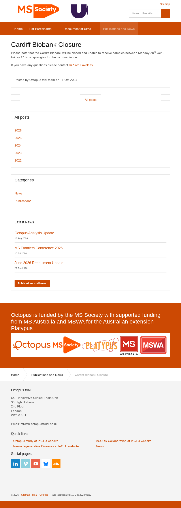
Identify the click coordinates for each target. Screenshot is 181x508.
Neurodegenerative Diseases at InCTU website (46, 446)
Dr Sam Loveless (81, 65)
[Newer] (165, 97)
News (18, 193)
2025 (18, 138)
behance (45, 463)
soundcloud (56, 463)
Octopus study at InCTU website (35, 440)
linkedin (15, 463)
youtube (35, 463)
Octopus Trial (49, 11)
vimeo (25, 463)
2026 (18, 130)
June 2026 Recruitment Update (39, 263)
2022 (18, 160)
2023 (18, 153)
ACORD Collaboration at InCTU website (123, 440)
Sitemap (165, 4)
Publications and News (32, 283)
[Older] (15, 97)
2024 (18, 145)
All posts (22, 117)
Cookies (44, 494)
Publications (23, 201)
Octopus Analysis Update (34, 233)
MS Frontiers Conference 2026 (39, 248)
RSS (34, 494)
